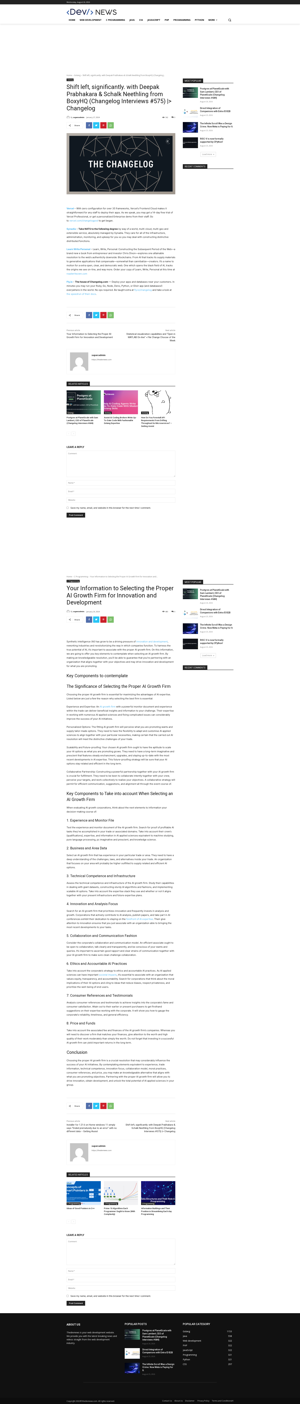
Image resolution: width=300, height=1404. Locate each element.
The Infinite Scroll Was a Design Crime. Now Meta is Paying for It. (158, 1367)
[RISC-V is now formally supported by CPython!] (190, 142)
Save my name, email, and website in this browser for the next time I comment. (110, 507)
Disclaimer (190, 1400)
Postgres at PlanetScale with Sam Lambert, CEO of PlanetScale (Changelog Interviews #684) (82, 420)
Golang (77, 75)
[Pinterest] (103, 125)
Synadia (71, 228)
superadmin (78, 117)
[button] (229, 20)
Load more (207, 154)
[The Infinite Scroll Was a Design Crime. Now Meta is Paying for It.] (190, 127)
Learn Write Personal (78, 249)
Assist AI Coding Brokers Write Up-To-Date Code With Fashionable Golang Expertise (120, 420)
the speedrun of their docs (81, 293)
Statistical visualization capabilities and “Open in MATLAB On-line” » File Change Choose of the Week (150, 337)
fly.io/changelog (143, 289)
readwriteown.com (77, 273)
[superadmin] (69, 117)
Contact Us (167, 1400)
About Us (178, 1400)
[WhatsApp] (111, 125)
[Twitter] (96, 125)
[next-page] (73, 434)
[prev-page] (68, 434)
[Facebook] (89, 125)
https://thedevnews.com (102, 359)
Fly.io (69, 281)
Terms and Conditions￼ (222, 1400)
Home (69, 75)
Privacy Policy (203, 1400)
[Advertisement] (150, 47)
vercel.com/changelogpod (83, 220)
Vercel (70, 208)
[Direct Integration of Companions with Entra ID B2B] (190, 112)
